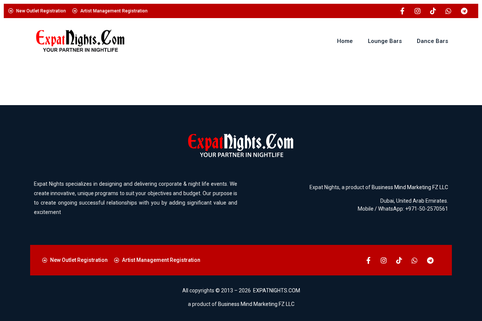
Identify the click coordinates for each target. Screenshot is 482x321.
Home (345, 41)
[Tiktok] (433, 11)
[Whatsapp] (448, 11)
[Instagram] (417, 11)
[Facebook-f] (402, 11)
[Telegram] (464, 11)
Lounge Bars (385, 41)
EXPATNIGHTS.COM (276, 290)
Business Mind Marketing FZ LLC (410, 187)
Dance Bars (432, 41)
